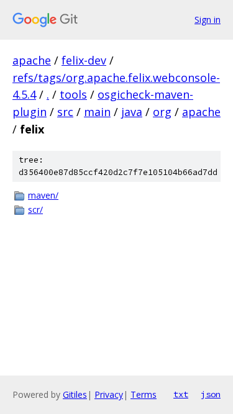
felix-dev (84, 60)
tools (73, 94)
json (211, 394)
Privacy (108, 394)
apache (31, 60)
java (131, 111)
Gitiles (75, 394)
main (97, 111)
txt (180, 394)
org (162, 111)
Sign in (207, 19)
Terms (143, 394)
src (65, 111)
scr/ (35, 209)
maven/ (43, 195)
